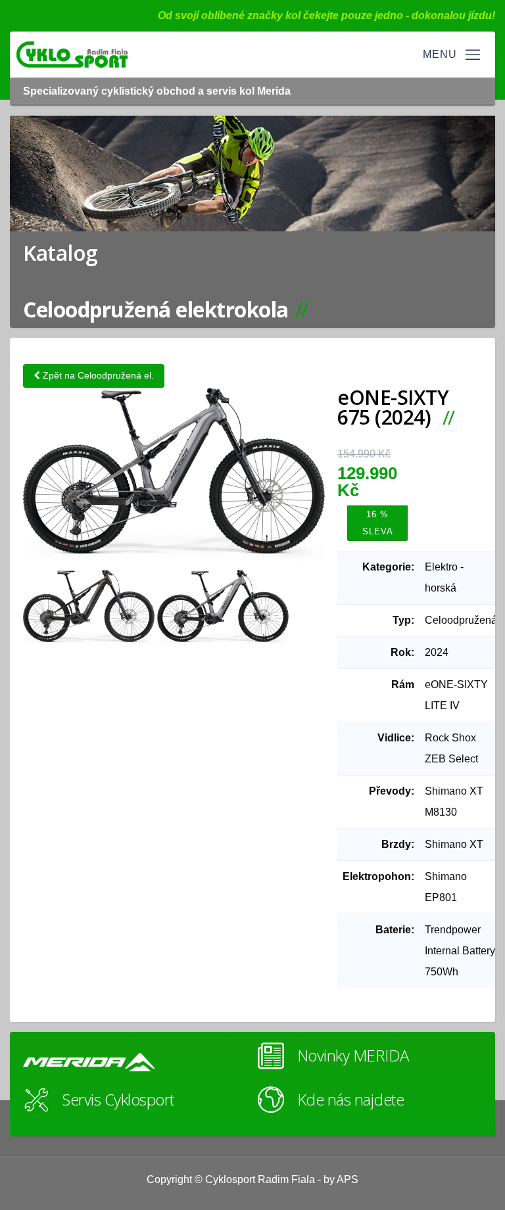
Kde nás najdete (350, 1099)
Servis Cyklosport (118, 1099)
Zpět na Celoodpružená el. (97, 376)
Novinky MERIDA (353, 1055)
